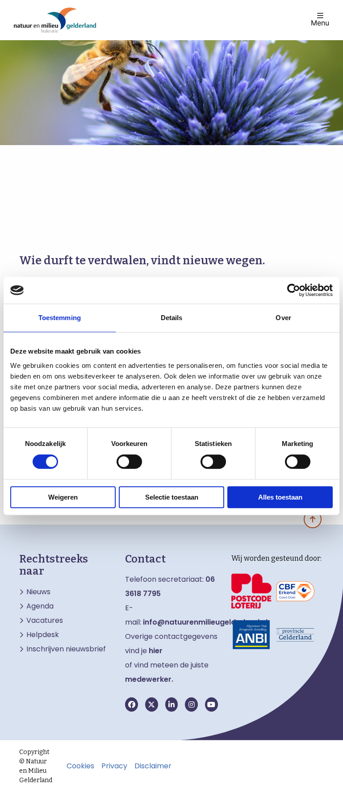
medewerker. (149, 679)
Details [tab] (172, 317)
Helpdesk (42, 634)
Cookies (80, 766)
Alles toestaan (280, 497)
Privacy (114, 766)
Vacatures (44, 620)
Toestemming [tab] (59, 317)
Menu (320, 22)
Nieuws (38, 592)
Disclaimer (153, 766)
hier (156, 651)
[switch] (129, 461)
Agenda (40, 606)
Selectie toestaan (171, 497)
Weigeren (63, 497)
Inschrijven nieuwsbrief (66, 649)
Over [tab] (283, 317)
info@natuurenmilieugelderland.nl (205, 622)
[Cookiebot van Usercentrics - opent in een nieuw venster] (294, 290)
